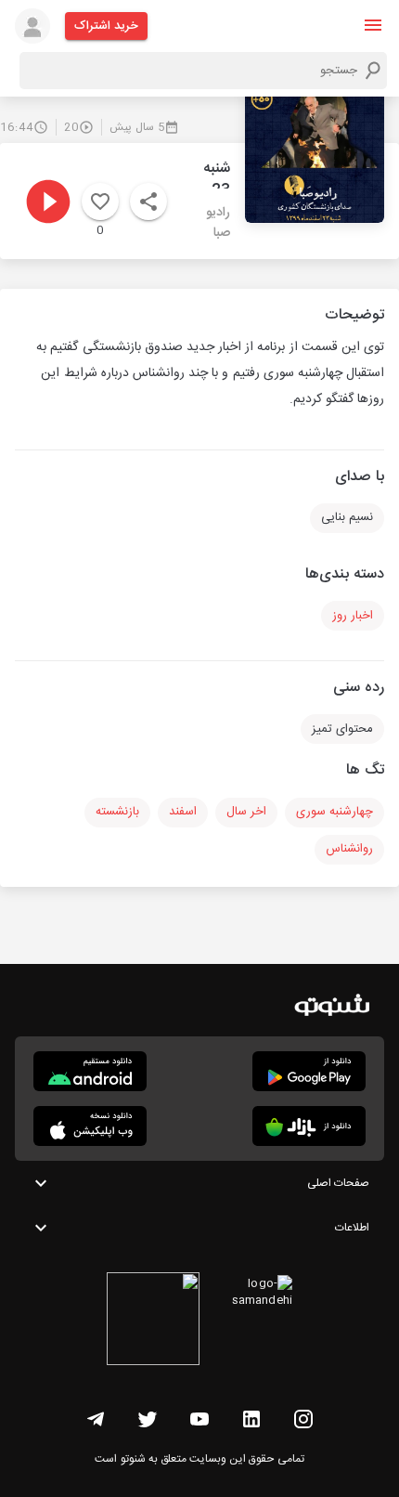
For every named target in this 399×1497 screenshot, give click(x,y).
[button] (373, 25)
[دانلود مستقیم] (90, 1071)
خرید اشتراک (106, 26)
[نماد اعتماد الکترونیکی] (153, 1321)
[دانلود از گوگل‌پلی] (309, 1071)
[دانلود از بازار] (309, 1126)
